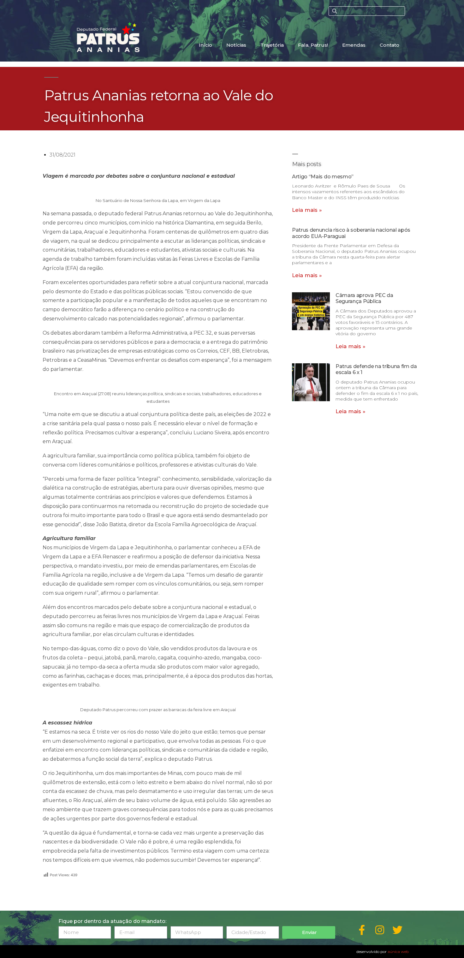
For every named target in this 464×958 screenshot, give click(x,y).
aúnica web (398, 951)
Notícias (236, 45)
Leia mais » (307, 210)
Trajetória (272, 45)
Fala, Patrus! (313, 45)
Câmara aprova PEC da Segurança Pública (364, 298)
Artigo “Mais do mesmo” (323, 177)
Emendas (354, 45)
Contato (389, 45)
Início (205, 45)
